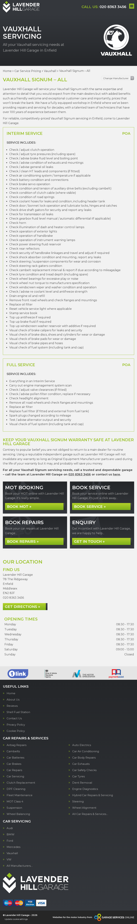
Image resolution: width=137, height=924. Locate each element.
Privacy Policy (16, 724)
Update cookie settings (16, 919)
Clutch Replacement (21, 782)
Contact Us (14, 718)
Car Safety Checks (84, 770)
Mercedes (13, 847)
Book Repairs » (23, 541)
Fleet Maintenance (19, 795)
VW (9, 859)
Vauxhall (12, 853)
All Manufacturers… (20, 865)
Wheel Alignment (84, 807)
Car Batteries (15, 757)
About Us (13, 699)
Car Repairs (14, 770)
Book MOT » (19, 506)
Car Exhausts (81, 763)
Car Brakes (14, 763)
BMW (10, 834)
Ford (10, 840)
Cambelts (13, 751)
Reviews (12, 705)
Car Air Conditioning (85, 751)
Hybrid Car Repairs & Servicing (92, 795)
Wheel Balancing (18, 814)
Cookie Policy (16, 731)
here (116, 474)
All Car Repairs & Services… (90, 814)
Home (11, 693)
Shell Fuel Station (18, 712)
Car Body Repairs (84, 757)
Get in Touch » (89, 541)
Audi (10, 828)
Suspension (14, 807)
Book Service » (90, 506)
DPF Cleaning (16, 789)
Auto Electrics (81, 745)
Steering (78, 801)
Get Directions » (22, 607)
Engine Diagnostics (85, 789)
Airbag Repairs (16, 745)
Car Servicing (15, 776)
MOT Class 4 (15, 801)
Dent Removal (82, 782)
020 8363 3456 (104, 7)
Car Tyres (78, 776)
